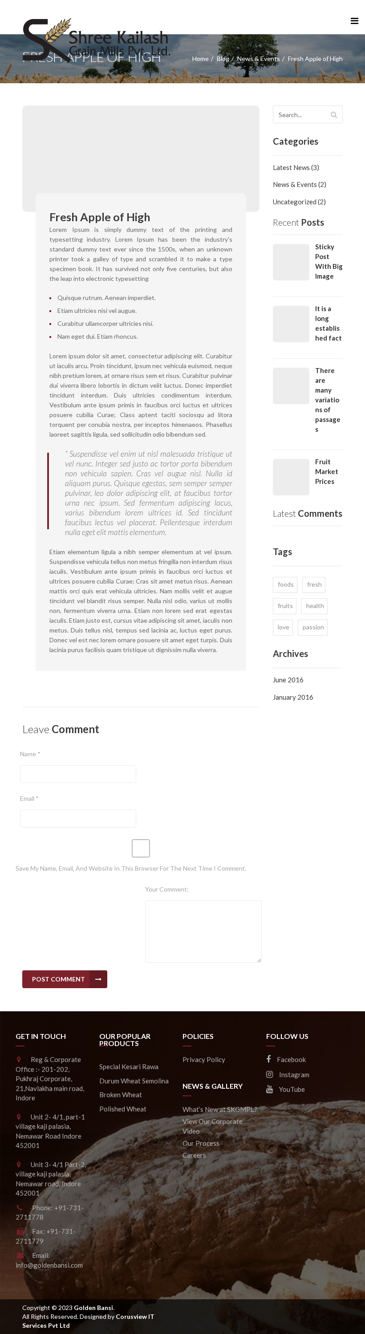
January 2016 (293, 697)
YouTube (291, 1089)
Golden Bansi (93, 1307)
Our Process (200, 1143)
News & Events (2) (299, 184)
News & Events (258, 58)
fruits (285, 605)
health (315, 605)
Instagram (293, 1074)
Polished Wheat (122, 1109)
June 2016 (288, 680)
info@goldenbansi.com (49, 1265)
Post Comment (58, 979)
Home (200, 58)
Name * (30, 754)
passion (313, 627)
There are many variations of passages (328, 399)
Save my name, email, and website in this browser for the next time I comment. (131, 868)
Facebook (291, 1059)
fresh (314, 584)
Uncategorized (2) (299, 202)
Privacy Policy (203, 1059)
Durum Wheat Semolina (134, 1081)
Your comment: (167, 889)
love (283, 627)
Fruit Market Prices (326, 471)
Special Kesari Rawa (128, 1066)
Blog (223, 58)
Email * (29, 798)
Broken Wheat (120, 1095)
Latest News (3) (296, 167)
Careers (194, 1155)
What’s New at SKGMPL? (219, 1109)
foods (286, 584)
